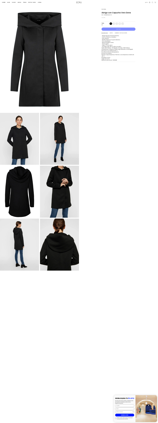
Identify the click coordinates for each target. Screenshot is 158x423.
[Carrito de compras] (155, 2)
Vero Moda (104, 9)
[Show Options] (133, 412)
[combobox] (124, 412)
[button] (3, 2)
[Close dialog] (155, 396)
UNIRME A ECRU (124, 415)
